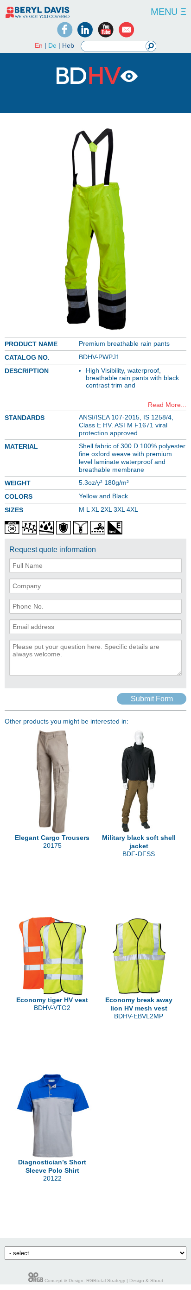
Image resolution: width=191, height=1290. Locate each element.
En (39, 45)
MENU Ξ (168, 11)
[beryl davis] (37, 17)
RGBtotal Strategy (105, 1280)
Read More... (167, 404)
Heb (68, 45)
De (52, 45)
